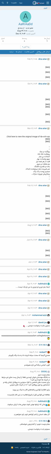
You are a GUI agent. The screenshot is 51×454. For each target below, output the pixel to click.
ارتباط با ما (46, 447)
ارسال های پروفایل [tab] (43, 51)
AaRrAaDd (42, 283)
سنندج (20, 28)
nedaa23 (43, 352)
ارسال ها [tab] (19, 51)
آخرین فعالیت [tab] (29, 51)
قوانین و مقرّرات (36, 447)
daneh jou (42, 322)
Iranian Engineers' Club (37, 452)
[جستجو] (2, 3)
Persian (45, 444)
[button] (48, 3)
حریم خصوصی (24, 447)
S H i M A (43, 344)
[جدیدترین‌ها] (7, 3)
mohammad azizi (39, 315)
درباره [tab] (11, 51)
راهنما (17, 447)
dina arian (42, 59)
